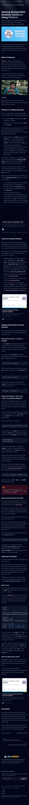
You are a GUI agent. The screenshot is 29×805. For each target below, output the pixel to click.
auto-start (22, 290)
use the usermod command (15, 468)
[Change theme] (10, 2)
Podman (3, 61)
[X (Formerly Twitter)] (2, 793)
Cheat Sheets (22, 786)
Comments (20, 733)
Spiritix (18, 796)
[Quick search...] (12, 2)
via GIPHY (3, 97)
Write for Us (10, 788)
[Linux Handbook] (4, 1)
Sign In (15, 1)
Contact (3, 786)
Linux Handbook (4, 795)
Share (26, 733)
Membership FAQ (15, 786)
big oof (9, 125)
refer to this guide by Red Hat (18, 271)
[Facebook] (4, 793)
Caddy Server (10, 595)
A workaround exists (14, 280)
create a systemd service (12, 290)
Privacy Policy (4, 788)
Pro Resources (8, 786)
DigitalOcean (19, 795)
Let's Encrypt (19, 504)
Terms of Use (16, 788)
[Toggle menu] (27, 2)
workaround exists (13, 276)
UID (12, 284)
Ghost (14, 796)
